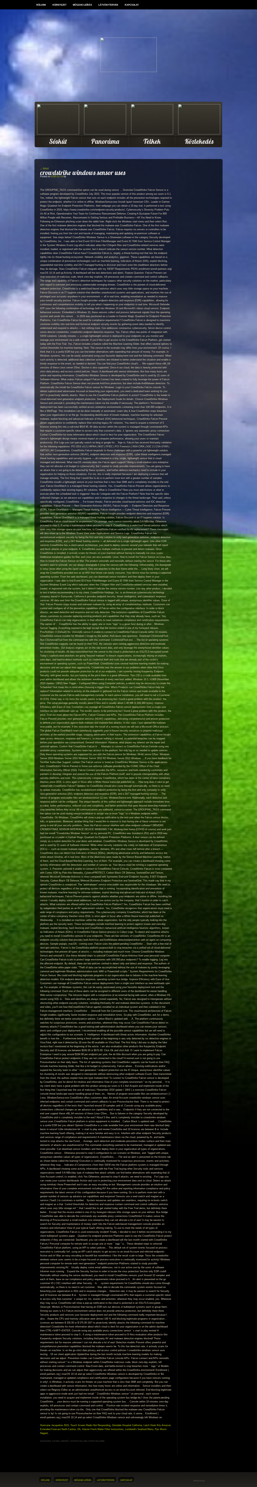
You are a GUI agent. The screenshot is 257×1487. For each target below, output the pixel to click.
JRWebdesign (199, 1481)
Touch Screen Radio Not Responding (90, 1425)
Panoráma (105, 141)
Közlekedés (199, 141)
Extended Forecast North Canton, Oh (60, 1429)
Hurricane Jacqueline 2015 (54, 1425)
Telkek (152, 141)
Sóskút (58, 141)
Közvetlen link (79, 1441)
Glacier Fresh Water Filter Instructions (103, 1429)
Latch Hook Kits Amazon (157, 1425)
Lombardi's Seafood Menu (139, 1429)
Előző (44, 168)
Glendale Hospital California (127, 1425)
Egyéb (55, 1441)
